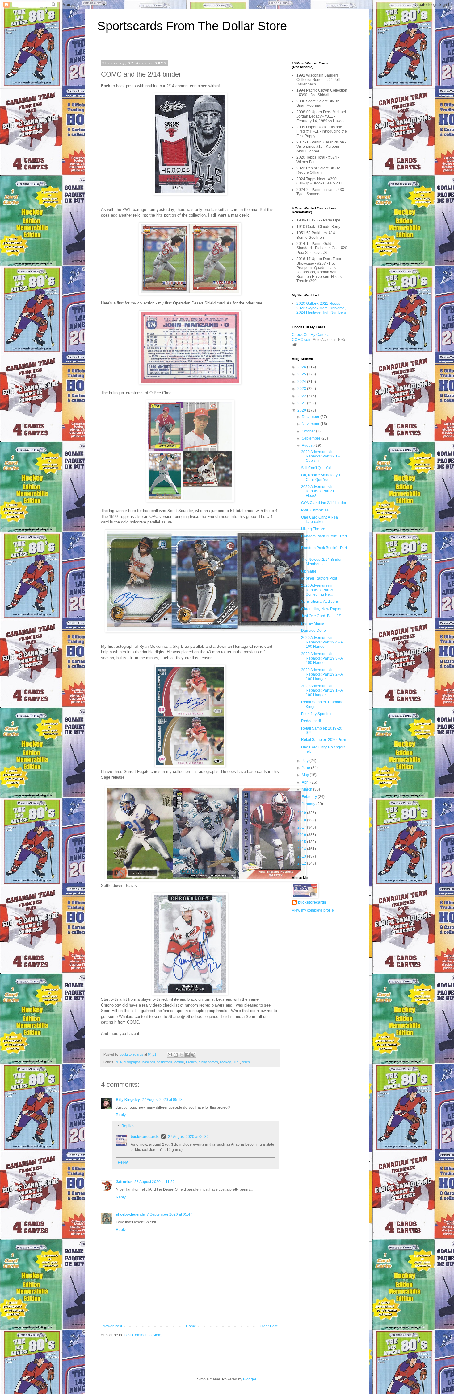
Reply (121, 1115)
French (191, 1062)
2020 (302, 410)
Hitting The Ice (313, 529)
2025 (302, 374)
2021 (302, 403)
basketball (164, 1062)
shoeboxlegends (130, 1214)
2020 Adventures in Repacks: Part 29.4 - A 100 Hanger (322, 642)
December (311, 417)
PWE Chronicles (315, 510)
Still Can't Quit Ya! (316, 468)
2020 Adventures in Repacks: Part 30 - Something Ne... (319, 590)
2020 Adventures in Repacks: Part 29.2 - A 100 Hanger (322, 674)
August (308, 445)
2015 (302, 842)
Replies (127, 1126)
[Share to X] (182, 1055)
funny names (208, 1062)
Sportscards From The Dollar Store (192, 26)
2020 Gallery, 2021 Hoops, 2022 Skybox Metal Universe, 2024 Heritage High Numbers (321, 308)
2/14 (118, 1062)
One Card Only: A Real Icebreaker (320, 519)
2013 (302, 856)
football (179, 1062)
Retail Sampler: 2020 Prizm (324, 740)
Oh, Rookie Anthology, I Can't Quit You (320, 477)
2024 (302, 381)
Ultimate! (308, 571)
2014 (302, 849)
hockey (225, 1062)
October (309, 431)
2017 (302, 827)
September (311, 438)
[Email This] (170, 1055)
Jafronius (124, 1182)
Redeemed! (311, 721)
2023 (302, 389)
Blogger (249, 1379)
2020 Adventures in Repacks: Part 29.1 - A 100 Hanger (322, 690)
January (309, 804)
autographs (132, 1062)
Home (191, 1326)
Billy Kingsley (128, 1100)
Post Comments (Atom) (143, 1335)
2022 (302, 396)
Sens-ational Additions (320, 601)
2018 (302, 820)
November (311, 424)
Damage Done (313, 630)
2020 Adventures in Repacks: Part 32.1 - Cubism (320, 456)
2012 (302, 863)
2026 (302, 367)
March (307, 789)
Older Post (268, 1326)
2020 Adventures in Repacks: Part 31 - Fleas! (319, 491)
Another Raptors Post (319, 578)
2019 (302, 813)
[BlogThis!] (176, 1055)
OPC (236, 1062)
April (306, 782)
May (306, 775)
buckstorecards (145, 1137)
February (310, 797)
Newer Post (112, 1326)
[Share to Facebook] (187, 1055)
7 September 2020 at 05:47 (169, 1214)
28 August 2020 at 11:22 (154, 1182)
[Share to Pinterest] (193, 1055)
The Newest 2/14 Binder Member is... (321, 561)
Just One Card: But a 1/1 (321, 616)
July (305, 761)
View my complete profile (313, 910)
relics (246, 1062)
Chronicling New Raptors (322, 609)
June (306, 768)
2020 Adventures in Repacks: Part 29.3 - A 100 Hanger (322, 658)
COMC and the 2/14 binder (323, 503)
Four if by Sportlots (316, 714)
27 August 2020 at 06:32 (188, 1137)
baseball (148, 1062)
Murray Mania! (313, 623)
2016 (302, 835)
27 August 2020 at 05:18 (162, 1100)
